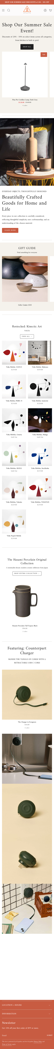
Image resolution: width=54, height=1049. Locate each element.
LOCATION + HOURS (12, 1005)
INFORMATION (9, 1014)
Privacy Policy (38, 1041)
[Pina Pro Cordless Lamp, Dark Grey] (25, 74)
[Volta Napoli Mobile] (14, 521)
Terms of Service (7, 1044)
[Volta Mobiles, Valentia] (14, 488)
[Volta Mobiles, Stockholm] (40, 454)
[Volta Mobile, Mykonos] (40, 353)
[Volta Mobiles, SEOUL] (14, 454)
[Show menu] (3, 10)
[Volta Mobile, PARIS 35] (14, 386)
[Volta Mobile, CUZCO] (14, 353)
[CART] (50, 10)
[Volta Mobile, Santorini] (40, 386)
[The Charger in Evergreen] (27, 695)
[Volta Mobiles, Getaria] (14, 420)
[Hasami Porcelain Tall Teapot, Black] (25, 600)
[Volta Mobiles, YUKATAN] (40, 488)
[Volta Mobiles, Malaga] (40, 420)
